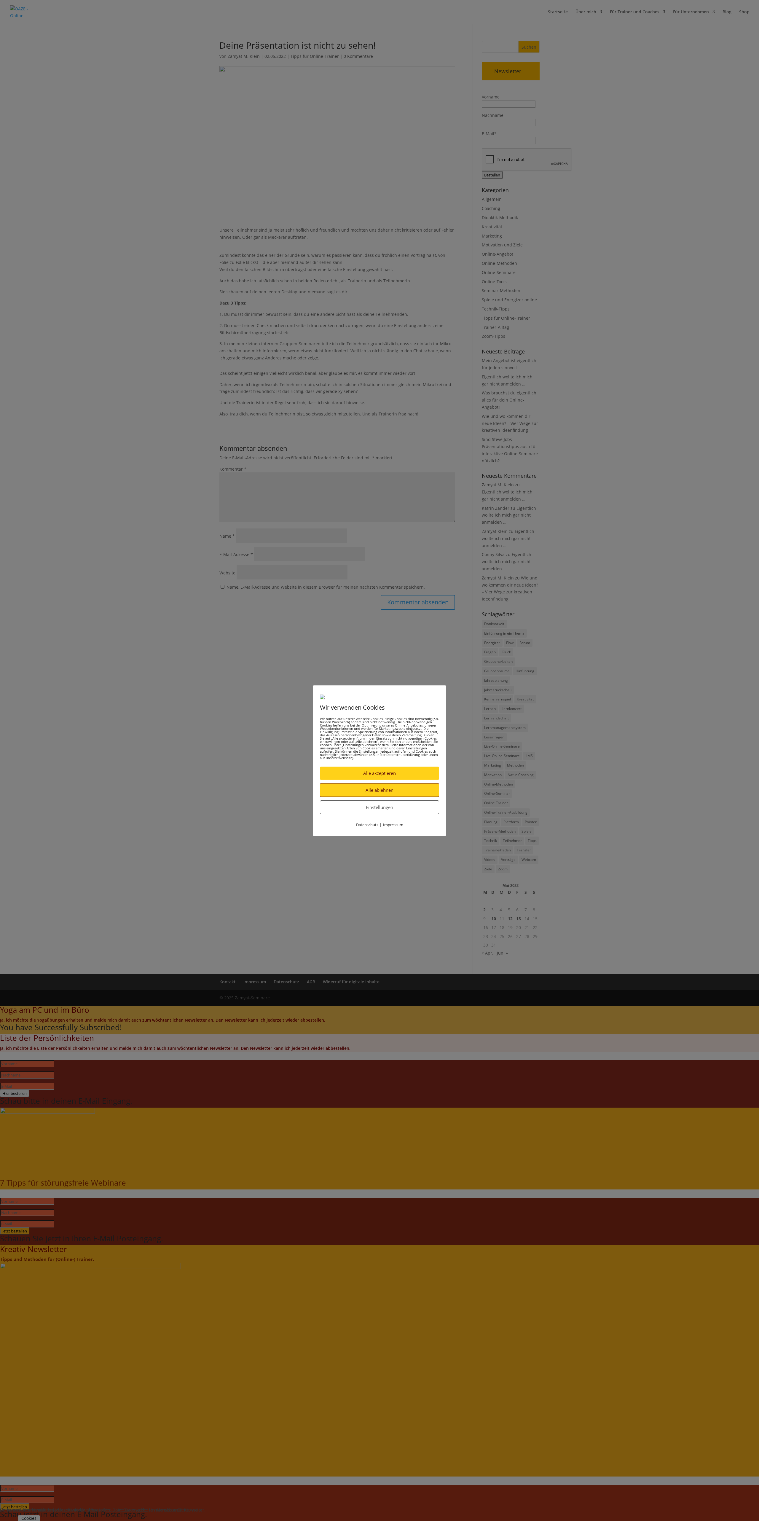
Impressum (393, 825)
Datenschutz (367, 825)
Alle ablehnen (379, 790)
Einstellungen (379, 807)
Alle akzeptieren (379, 773)
